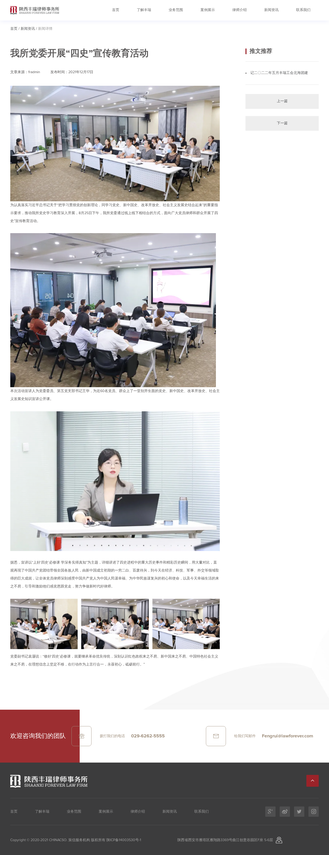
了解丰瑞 (144, 10)
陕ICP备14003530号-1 (123, 840)
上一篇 (282, 101)
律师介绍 (239, 10)
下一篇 (282, 123)
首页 (115, 10)
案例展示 (207, 10)
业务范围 (176, 10)
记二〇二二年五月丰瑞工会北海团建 (279, 73)
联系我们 (303, 10)
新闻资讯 (271, 10)
